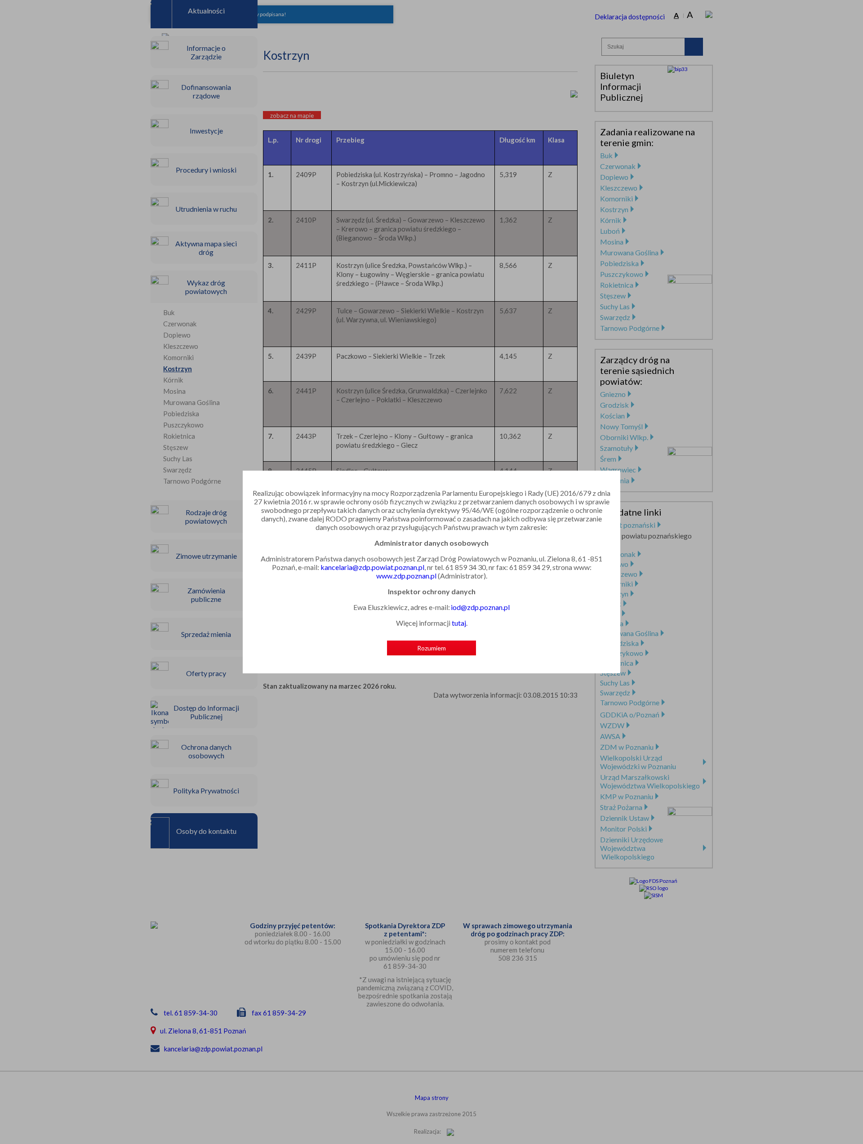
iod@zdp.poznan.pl (480, 607)
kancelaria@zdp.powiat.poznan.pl (372, 567)
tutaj (459, 623)
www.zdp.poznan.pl (406, 575)
